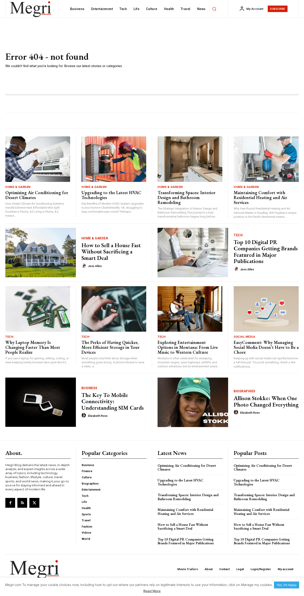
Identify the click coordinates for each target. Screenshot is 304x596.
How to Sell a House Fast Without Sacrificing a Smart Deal (111, 251)
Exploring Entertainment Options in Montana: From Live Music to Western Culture (188, 347)
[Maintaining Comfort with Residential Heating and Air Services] (266, 159)
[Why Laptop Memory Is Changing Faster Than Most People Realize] (37, 309)
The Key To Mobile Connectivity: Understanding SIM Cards (112, 401)
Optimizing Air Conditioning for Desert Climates (36, 195)
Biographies (244, 391)
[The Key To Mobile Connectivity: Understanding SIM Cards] (40, 402)
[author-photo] (84, 265)
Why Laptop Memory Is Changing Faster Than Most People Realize (32, 347)
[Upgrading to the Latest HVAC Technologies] (113, 159)
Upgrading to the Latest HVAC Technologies (111, 195)
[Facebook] (10, 503)
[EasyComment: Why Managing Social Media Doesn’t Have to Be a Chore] (266, 309)
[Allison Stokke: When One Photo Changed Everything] (193, 402)
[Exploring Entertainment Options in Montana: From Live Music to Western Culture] (190, 309)
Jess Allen (95, 266)
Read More (152, 591)
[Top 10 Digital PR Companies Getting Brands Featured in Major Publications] (193, 252)
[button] (214, 9)
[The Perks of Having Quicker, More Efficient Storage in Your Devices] (113, 309)
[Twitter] (34, 503)
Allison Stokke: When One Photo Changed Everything (266, 401)
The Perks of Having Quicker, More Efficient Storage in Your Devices (110, 347)
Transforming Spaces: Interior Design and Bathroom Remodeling (186, 197)
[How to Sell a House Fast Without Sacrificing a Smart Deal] (40, 252)
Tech (238, 235)
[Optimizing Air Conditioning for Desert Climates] (37, 159)
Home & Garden (18, 186)
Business (89, 388)
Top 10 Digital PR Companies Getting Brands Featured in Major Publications (266, 251)
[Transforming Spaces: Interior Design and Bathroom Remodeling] (190, 159)
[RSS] (22, 503)
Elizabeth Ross (97, 415)
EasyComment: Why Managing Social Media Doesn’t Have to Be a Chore (266, 347)
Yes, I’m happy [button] (286, 585)
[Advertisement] (213, 60)
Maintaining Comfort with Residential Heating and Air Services (260, 197)
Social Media (244, 336)
